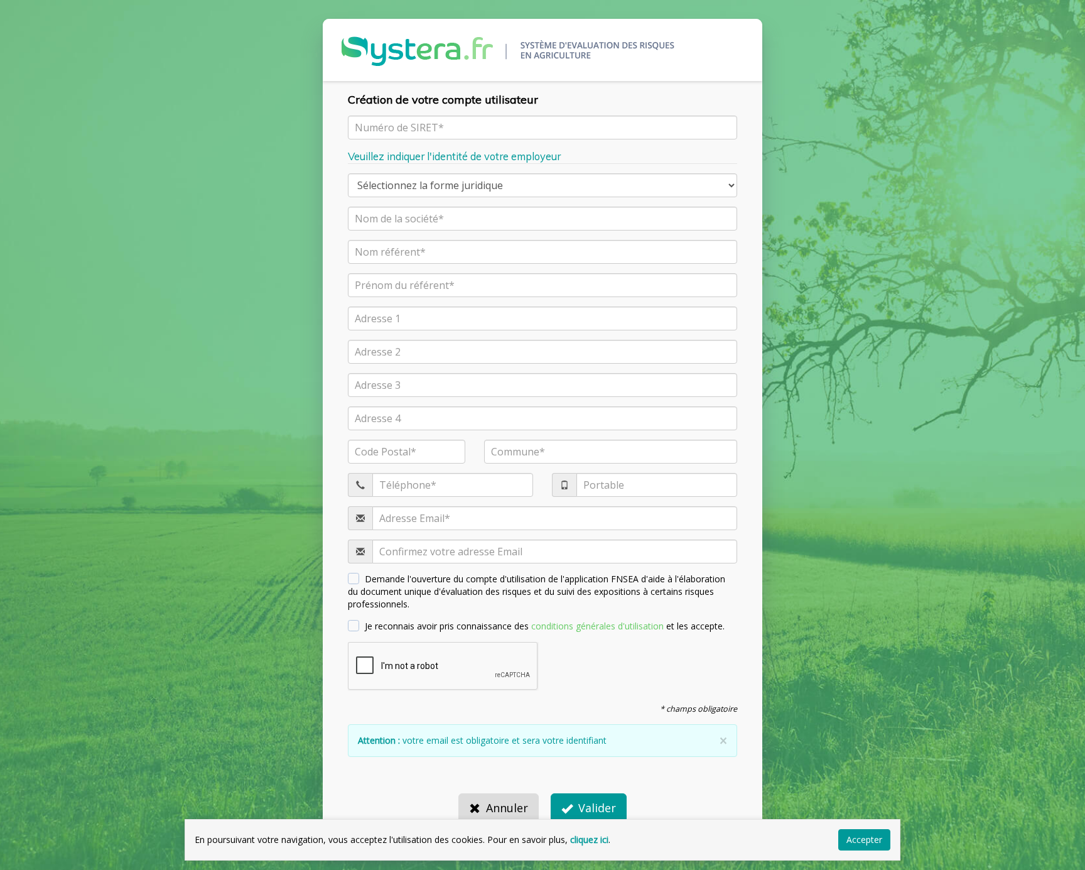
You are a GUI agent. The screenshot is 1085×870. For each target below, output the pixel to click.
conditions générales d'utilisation (597, 626)
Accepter (864, 840)
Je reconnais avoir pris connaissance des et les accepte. (545, 626)
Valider (597, 807)
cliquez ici (589, 840)
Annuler (507, 807)
